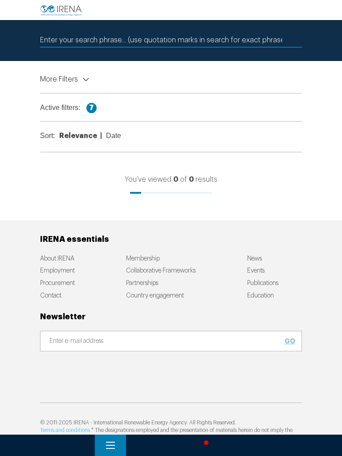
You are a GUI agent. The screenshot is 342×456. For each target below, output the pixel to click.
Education (260, 296)
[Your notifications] (204, 445)
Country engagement (155, 296)
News (254, 259)
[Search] (141, 445)
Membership (143, 259)
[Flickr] (138, 370)
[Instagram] (120, 370)
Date (113, 135)
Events (256, 271)
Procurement (57, 283)
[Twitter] (82, 370)
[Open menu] (110, 445)
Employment (57, 271)
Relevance (78, 135)
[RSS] (176, 370)
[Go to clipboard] (235, 445)
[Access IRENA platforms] (172, 445)
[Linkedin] (157, 370)
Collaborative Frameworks (160, 271)
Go (290, 341)
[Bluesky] (45, 370)
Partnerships (142, 283)
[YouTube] (101, 370)
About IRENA (57, 259)
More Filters (59, 79)
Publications (262, 283)
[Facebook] (64, 370)
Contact (50, 296)
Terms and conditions (65, 430)
